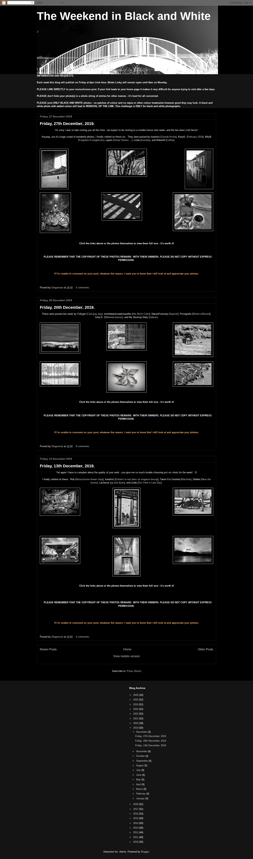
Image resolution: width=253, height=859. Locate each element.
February (141, 793)
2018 (136, 804)
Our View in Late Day (149, 482)
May (139, 779)
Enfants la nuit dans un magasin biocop (136, 479)
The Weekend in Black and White (124, 16)
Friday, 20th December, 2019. (67, 307)
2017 (136, 809)
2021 (136, 718)
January (140, 798)
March (140, 789)
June (139, 775)
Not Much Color (141, 313)
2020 (136, 723)
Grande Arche (168, 136)
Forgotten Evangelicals (91, 140)
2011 (136, 837)
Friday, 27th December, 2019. (67, 123)
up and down (117, 482)
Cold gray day (94, 313)
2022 (136, 713)
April (139, 784)
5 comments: (83, 287)
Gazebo (145, 140)
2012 (136, 832)
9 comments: (83, 446)
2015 (136, 818)
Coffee (170, 140)
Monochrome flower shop (89, 479)
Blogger (145, 851)
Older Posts (205, 649)
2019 (136, 727)
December (142, 731)
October (140, 756)
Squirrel (173, 313)
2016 (136, 813)
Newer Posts (48, 649)
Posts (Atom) (134, 671)
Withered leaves (113, 317)
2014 (136, 823)
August (140, 765)
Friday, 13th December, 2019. (67, 466)
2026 (136, 695)
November (142, 751)
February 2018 (195, 136)
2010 (136, 841)
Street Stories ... (123, 140)
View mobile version (126, 656)
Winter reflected (201, 313)
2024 (136, 704)
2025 (136, 699)
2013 (136, 827)
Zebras (153, 317)
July (138, 770)
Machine (186, 479)
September (142, 760)
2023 (136, 709)
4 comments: (83, 636)
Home (127, 649)
